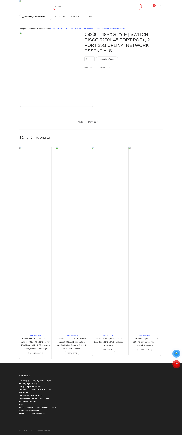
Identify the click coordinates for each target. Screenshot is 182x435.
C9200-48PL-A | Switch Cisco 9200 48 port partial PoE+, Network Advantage (144, 342)
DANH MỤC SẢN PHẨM (34, 16)
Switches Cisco (43, 29)
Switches (32, 29)
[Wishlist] (44, 152)
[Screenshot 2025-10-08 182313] (56, 69)
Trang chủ (23, 29)
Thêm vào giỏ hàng (107, 59)
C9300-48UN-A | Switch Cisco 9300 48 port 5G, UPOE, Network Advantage (108, 342)
